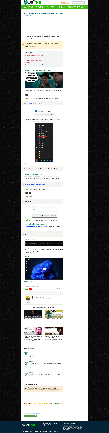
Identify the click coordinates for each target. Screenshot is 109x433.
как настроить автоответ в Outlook (36, 184)
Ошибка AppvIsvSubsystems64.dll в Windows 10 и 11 (54, 336)
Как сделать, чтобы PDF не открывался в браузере (31, 319)
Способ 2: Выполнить (32, 58)
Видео (28, 62)
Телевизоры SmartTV (62, 7)
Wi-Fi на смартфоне (51, 7)
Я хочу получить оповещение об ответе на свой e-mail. (38, 410)
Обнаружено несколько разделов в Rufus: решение (33, 336)
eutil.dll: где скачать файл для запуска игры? (53, 319)
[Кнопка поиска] (84, 2)
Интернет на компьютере (40, 7)
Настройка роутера (28, 7)
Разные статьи (80, 7)
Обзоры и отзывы (72, 7)
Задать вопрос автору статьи (34, 65)
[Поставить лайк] (27, 289)
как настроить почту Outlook (34, 103)
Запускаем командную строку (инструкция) (36, 226)
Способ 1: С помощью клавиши (35, 55)
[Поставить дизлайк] (30, 289)
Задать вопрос (65, 2)
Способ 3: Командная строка (34, 60)
